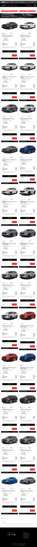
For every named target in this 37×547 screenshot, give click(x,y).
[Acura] (3, 5)
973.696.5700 (12, 2)
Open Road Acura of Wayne (5, 58)
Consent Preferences (6, 546)
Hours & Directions (29, 5)
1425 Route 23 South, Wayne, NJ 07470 (32, 2)
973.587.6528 (15, 58)
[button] (17, 25)
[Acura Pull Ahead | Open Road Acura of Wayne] (18, 15)
